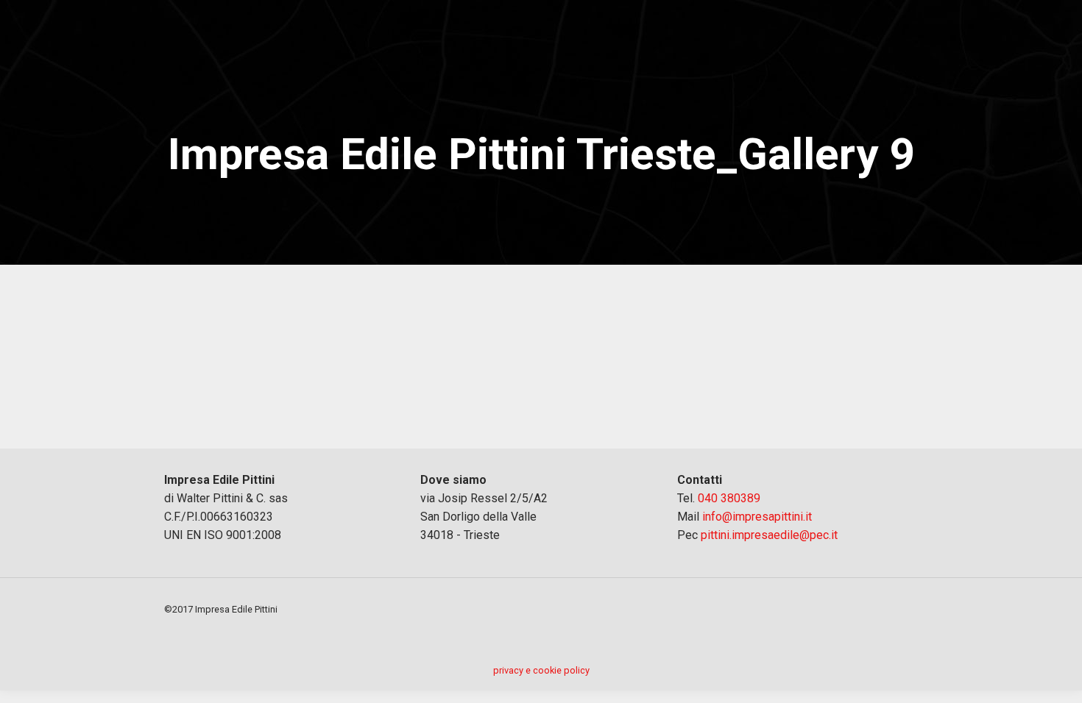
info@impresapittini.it (757, 517)
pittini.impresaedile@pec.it (769, 535)
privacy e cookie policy (541, 670)
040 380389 (729, 498)
